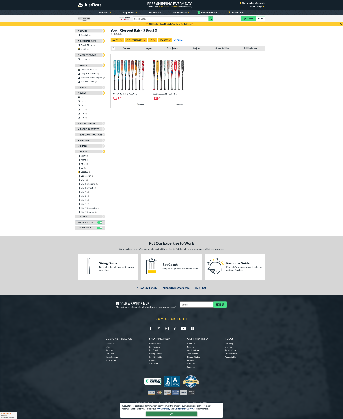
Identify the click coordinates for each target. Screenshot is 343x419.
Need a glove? (124, 18)
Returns (109, 350)
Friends (190, 360)
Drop (83, 93)
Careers (190, 347)
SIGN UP (220, 305)
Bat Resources (180, 12)
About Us (191, 343)
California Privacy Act (184, 408)
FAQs (108, 347)
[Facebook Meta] (150, 328)
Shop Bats (104, 12)
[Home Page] (90, 5)
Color (83, 216)
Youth (115, 40)
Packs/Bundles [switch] (85, 222)
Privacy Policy (163, 408)
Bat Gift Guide (155, 357)
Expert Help (256, 6)
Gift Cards (153, 363)
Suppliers (191, 367)
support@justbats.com (176, 287)
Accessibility (230, 357)
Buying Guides (155, 353)
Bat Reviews (154, 347)
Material (85, 140)
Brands (152, 360)
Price (83, 87)
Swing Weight (88, 123)
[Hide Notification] (341, 24)
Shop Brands (129, 12)
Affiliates (191, 363)
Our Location (193, 350)
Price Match (111, 360)
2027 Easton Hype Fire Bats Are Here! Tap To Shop (169, 24)
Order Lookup (112, 357)
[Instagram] (167, 328)
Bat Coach (153, 350)
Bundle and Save (208, 12)
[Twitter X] (158, 328)
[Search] (210, 18)
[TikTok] (192, 328)
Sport (83, 30)
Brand (83, 146)
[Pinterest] (175, 328)
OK (171, 413)
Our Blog (229, 343)
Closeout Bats (237, 12)
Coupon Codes (193, 357)
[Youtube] (183, 328)
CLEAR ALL (179, 40)
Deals (83, 65)
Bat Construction (91, 134)
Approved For (88, 55)
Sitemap (228, 347)
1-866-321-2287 (147, 287)
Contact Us (110, 343)
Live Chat (200, 287)
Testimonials (192, 353)
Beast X (164, 40)
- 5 (151, 40)
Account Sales (155, 343)
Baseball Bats (88, 41)
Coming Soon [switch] (85, 228)
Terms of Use (230, 350)
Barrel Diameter (89, 129)
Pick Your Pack (155, 12)
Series (83, 151)
